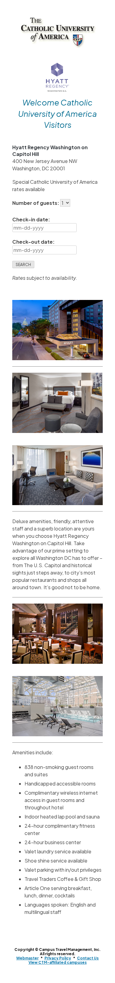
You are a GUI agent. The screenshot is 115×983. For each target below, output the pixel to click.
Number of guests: (36, 203)
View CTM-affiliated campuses (58, 962)
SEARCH (23, 264)
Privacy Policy (57, 958)
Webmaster (27, 958)
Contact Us (88, 958)
